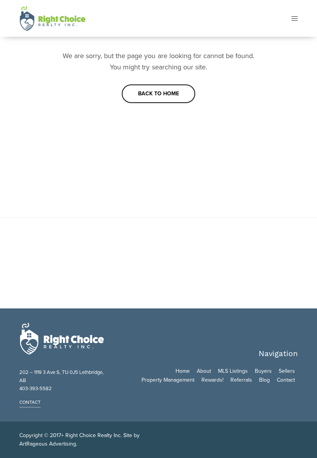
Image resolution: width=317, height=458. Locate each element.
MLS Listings (233, 371)
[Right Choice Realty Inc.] (52, 18)
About (204, 371)
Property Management (167, 380)
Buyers (263, 371)
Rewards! (212, 380)
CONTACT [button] (30, 402)
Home (183, 371)
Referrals (241, 380)
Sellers (287, 371)
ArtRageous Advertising (47, 444)
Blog (264, 380)
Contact (286, 380)
